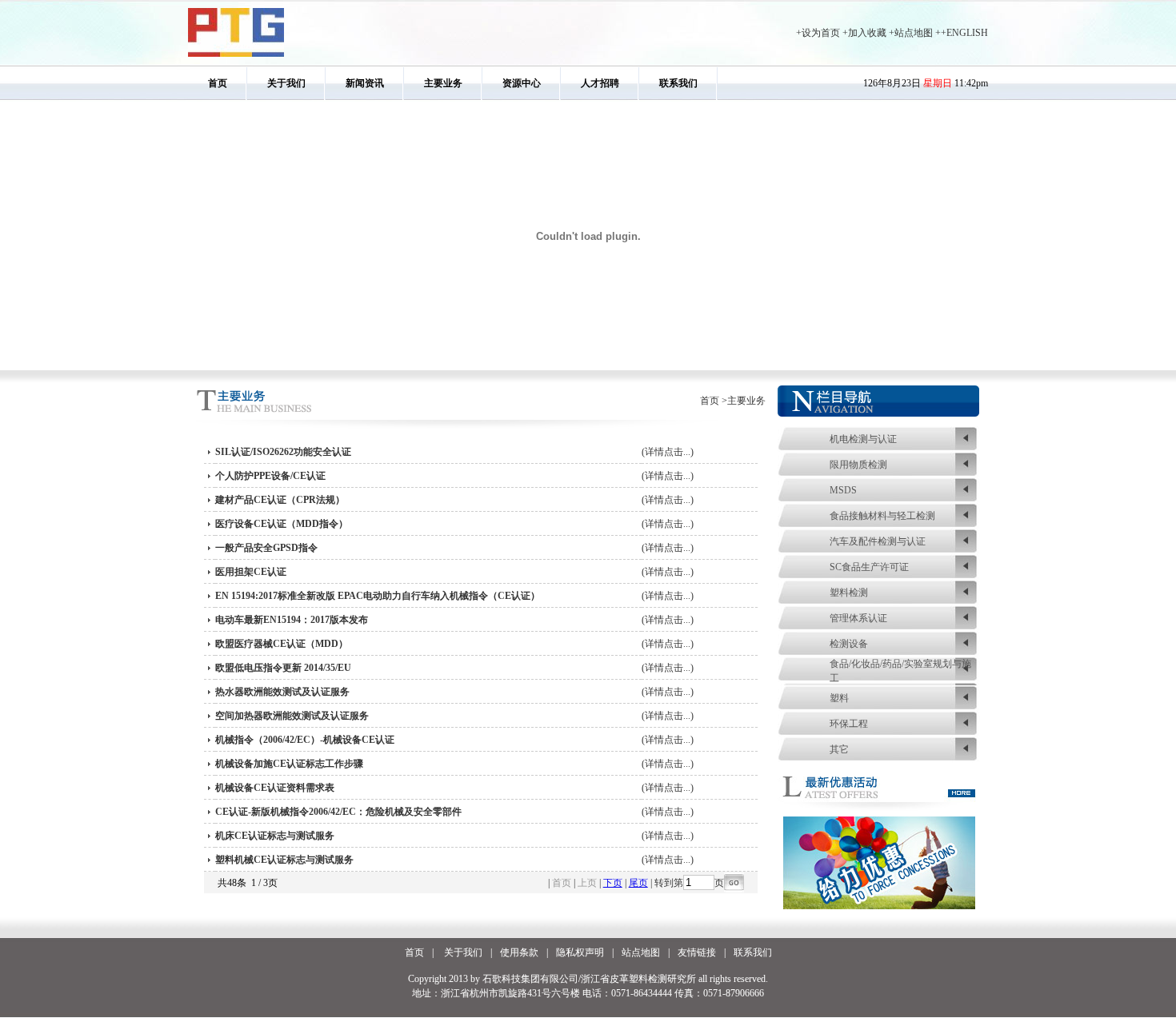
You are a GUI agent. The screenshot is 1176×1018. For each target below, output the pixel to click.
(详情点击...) (668, 451)
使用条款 (519, 952)
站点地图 (913, 32)
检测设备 (849, 643)
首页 (217, 83)
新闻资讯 (365, 83)
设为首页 (821, 32)
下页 (612, 882)
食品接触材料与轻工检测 (882, 515)
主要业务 (443, 83)
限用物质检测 (858, 464)
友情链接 (697, 952)
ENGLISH (967, 32)
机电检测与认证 (863, 439)
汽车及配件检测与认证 (878, 541)
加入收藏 (867, 32)
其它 (839, 749)
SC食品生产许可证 (869, 567)
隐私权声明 (580, 952)
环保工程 (849, 723)
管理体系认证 (858, 618)
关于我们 (286, 83)
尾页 (638, 882)
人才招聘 (600, 83)
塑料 (839, 698)
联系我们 (678, 83)
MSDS (843, 490)
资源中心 (521, 83)
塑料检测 (849, 592)
